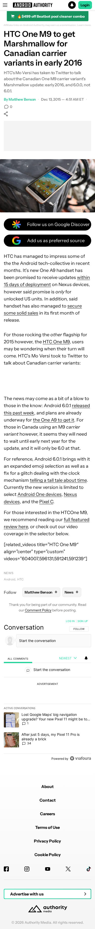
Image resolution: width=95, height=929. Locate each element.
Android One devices (39, 494)
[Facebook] (6, 868)
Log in (70, 621)
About (47, 786)
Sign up (83, 621)
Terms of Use (47, 827)
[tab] (18, 658)
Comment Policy (38, 610)
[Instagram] (26, 868)
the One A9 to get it (53, 420)
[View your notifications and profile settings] (86, 658)
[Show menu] (5, 5)
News (8, 573)
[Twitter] (68, 868)
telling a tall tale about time (58, 480)
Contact (48, 800)
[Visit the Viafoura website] (80, 758)
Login (85, 5)
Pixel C (46, 501)
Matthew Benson (22, 99)
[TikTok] (88, 868)
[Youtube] (47, 868)
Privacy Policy (47, 840)
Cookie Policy (47, 854)
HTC (20, 579)
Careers (47, 813)
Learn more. (84, 25)
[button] (47, 5)
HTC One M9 (56, 342)
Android (9, 579)
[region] (47, 691)
